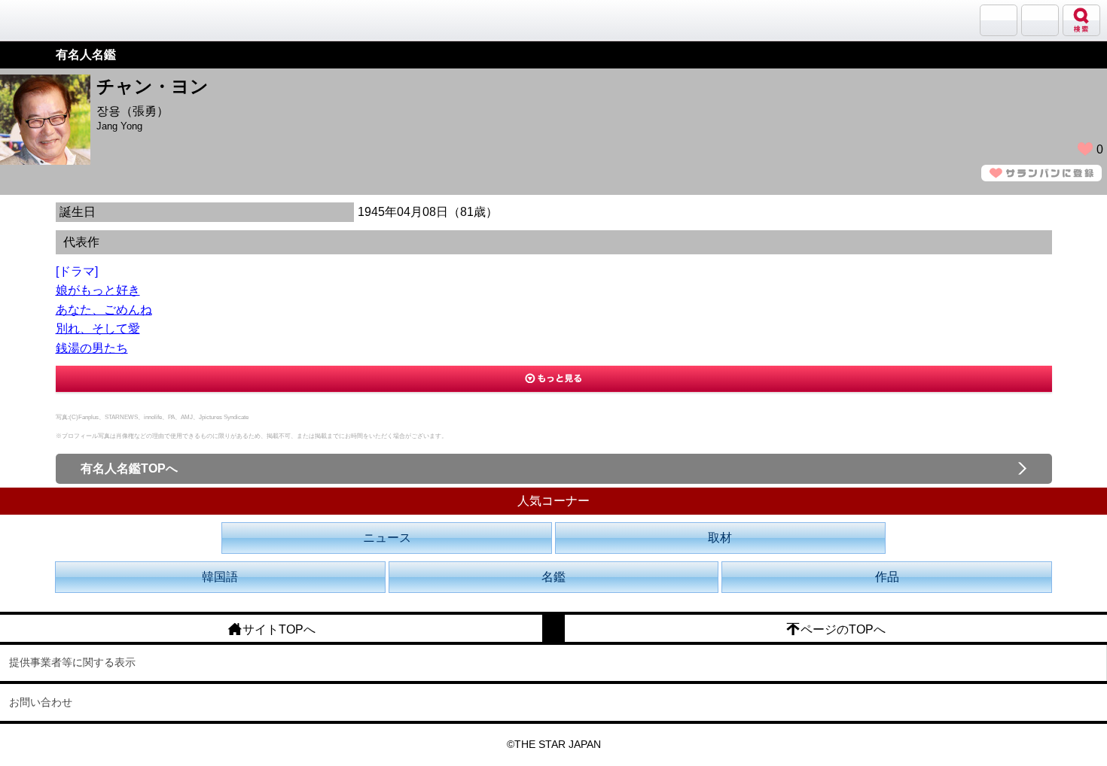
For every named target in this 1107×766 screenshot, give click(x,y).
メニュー (1040, 20)
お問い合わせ (40, 702)
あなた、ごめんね (104, 309)
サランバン (998, 20)
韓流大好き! (50, 20)
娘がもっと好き (98, 290)
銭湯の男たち (92, 348)
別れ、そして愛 (98, 328)
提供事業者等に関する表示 (72, 662)
